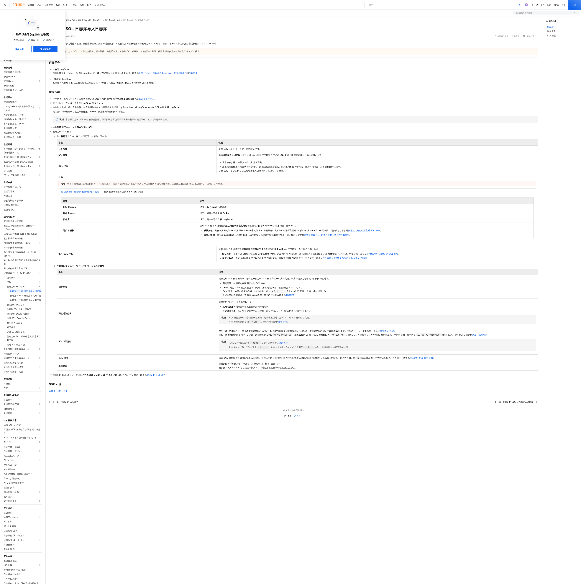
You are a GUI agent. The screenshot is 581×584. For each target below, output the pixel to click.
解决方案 (48, 4)
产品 (39, 4)
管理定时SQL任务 (156, 374)
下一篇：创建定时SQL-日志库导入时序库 (513, 401)
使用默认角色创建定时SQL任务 (364, 230)
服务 (89, 4)
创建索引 (193, 72)
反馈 (298, 416)
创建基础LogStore (162, 72)
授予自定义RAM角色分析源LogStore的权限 (345, 257)
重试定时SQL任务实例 (421, 357)
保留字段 (282, 321)
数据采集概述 (180, 72)
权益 (58, 4)
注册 (563, 4)
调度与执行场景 (479, 334)
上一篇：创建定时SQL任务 (65, 401)
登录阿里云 (45, 49)
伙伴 (82, 4)
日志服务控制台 (146, 98)
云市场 (74, 4)
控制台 (556, 4)
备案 (549, 4)
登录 (574, 4)
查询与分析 (70, 20)
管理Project (145, 72)
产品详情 (515, 36)
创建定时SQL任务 (112, 20)
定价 (65, 4)
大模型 (31, 4)
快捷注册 (19, 49)
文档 (542, 4)
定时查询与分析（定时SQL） (90, 20)
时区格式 (290, 294)
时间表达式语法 (387, 331)
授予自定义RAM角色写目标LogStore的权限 (326, 234)
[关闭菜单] (5, 5)
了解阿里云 (99, 4)
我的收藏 (530, 36)
